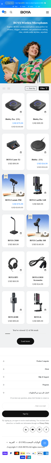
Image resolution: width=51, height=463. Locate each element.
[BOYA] (25, 12)
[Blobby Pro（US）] (13, 104)
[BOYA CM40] (13, 226)
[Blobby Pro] (38, 104)
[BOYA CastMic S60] (38, 226)
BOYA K (37, 317)
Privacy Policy (44, 423)
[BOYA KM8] (13, 302)
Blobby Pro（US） (13, 119)
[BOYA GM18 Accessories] (38, 262)
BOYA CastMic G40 (38, 200)
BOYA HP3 (13, 277)
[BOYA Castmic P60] (13, 185)
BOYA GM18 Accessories (37, 278)
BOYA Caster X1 (13, 160)
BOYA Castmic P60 (13, 200)
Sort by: (32, 88)
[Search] (11, 12)
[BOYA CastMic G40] (38, 185)
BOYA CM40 (13, 240)
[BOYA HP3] (13, 262)
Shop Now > (9, 3)
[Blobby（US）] (38, 145)
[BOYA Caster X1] (13, 145)
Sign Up (25, 414)
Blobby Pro (37, 119)
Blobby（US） (38, 160)
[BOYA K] (38, 302)
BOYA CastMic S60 (38, 240)
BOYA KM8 (13, 317)
